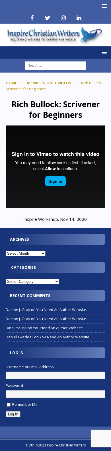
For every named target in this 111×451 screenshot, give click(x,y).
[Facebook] (32, 18)
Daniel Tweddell (19, 336)
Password (14, 385)
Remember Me (25, 404)
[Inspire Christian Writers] (55, 43)
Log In (13, 414)
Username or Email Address (30, 366)
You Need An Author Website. (61, 309)
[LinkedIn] (79, 18)
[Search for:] (55, 65)
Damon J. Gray (18, 309)
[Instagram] (63, 18)
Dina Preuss (16, 327)
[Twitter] (47, 18)
